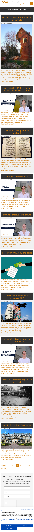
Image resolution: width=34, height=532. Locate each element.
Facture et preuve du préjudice (17, 252)
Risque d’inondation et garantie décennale (17, 380)
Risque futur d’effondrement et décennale (17, 18)
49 (29, 465)
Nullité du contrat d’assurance (17, 425)
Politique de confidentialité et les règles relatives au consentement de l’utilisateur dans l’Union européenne (17, 519)
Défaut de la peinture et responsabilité (17, 296)
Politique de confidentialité (26, 509)
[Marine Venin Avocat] (12, 3)
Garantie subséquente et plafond (17, 131)
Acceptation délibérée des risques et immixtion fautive (17, 89)
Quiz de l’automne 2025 (17, 176)
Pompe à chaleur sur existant (17, 214)
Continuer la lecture (7, 81)
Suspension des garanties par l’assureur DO (17, 340)
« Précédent (4, 465)
